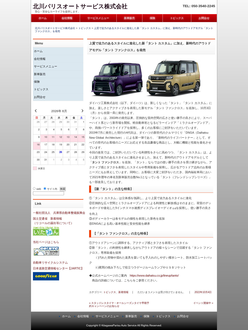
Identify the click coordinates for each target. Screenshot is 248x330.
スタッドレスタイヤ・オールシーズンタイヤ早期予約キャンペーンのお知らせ (119, 305)
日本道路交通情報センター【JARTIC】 (58, 268)
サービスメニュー (98, 18)
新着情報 (123, 292)
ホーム (43, 18)
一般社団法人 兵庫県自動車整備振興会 (59, 212)
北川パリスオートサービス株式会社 (80, 6)
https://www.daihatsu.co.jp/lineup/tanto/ (154, 275)
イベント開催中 (203, 303)
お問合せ (204, 18)
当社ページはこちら (46, 242)
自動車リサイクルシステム (50, 262)
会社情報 (67, 18)
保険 (152, 18)
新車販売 (129, 18)
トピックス (177, 18)
